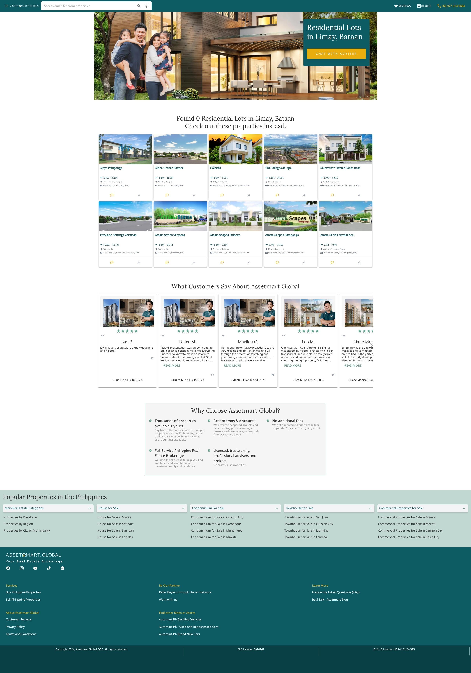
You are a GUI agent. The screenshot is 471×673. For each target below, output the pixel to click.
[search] (139, 6)
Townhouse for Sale (299, 508)
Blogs (426, 6)
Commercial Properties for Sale (401, 508)
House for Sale (108, 508)
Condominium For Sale (208, 508)
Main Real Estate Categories (24, 508)
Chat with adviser (336, 54)
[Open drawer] (6, 6)
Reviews (404, 6)
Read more (172, 365)
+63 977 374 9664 (453, 6)
